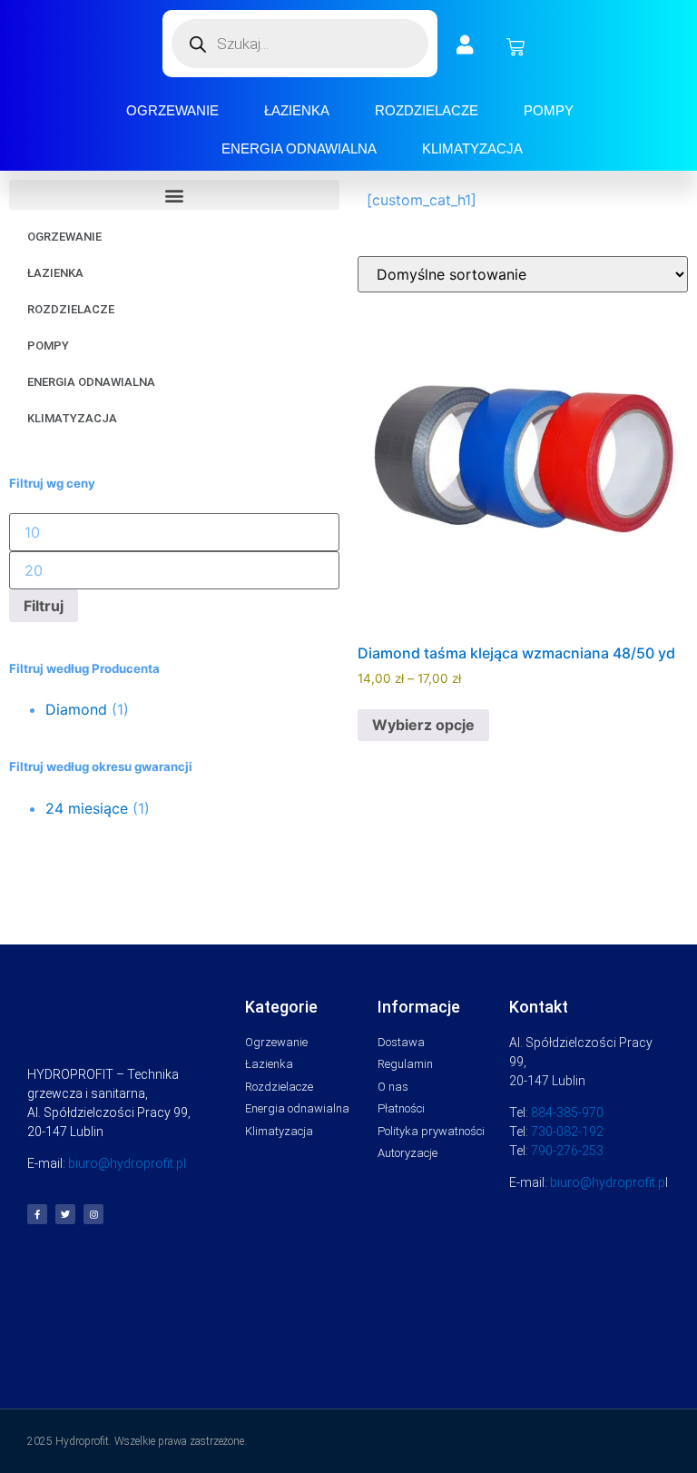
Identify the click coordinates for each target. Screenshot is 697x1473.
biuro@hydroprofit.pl (127, 1163)
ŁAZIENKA (296, 110)
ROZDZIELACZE (426, 110)
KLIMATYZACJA (472, 148)
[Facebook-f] (37, 1214)
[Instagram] (93, 1214)
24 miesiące (86, 808)
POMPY (549, 110)
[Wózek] (515, 47)
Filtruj (44, 606)
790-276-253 (567, 1150)
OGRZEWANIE (172, 110)
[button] (174, 195)
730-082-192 (567, 1131)
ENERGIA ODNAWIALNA (299, 148)
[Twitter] (65, 1214)
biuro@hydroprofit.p (607, 1182)
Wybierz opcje (423, 725)
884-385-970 (567, 1112)
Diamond (76, 709)
